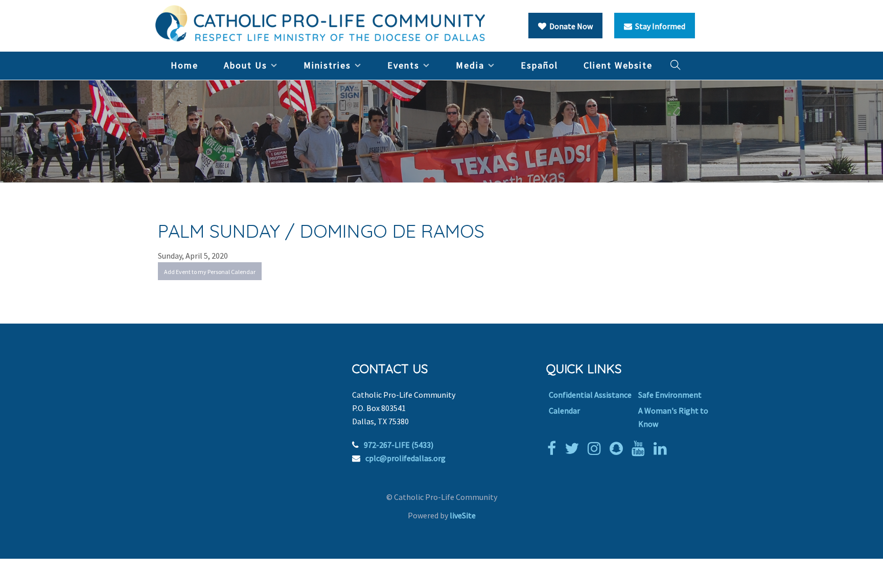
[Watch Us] (641, 448)
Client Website (618, 65)
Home (184, 65)
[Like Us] (554, 448)
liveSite (463, 515)
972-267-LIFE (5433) (398, 445)
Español (539, 65)
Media (470, 65)
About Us (245, 65)
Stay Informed (658, 26)
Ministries (327, 65)
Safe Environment (670, 395)
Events (403, 65)
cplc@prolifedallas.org (405, 458)
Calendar (564, 410)
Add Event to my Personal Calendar (209, 272)
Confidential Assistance (590, 395)
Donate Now (569, 26)
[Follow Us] (574, 448)
